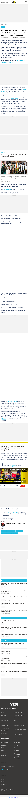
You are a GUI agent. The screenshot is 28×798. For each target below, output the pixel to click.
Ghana (2, 646)
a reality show (12, 401)
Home (2, 24)
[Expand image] (27, 161)
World (2, 593)
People (6, 24)
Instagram (14, 98)
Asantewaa (7, 189)
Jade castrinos (4, 533)
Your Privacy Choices (15, 797)
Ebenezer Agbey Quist (15, 37)
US (1, 586)
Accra (4, 419)
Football (2, 600)
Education (3, 606)
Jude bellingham (13, 533)
